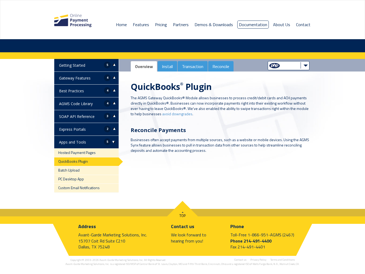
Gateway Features (75, 78)
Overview (144, 66)
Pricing (161, 24)
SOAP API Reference (77, 116)
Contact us (182, 226)
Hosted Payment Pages (77, 152)
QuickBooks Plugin (73, 161)
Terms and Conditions (282, 259)
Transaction (192, 66)
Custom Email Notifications (79, 187)
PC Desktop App (71, 179)
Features (141, 24)
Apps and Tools (72, 142)
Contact (303, 24)
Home (121, 24)
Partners (181, 24)
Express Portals (72, 129)
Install (167, 66)
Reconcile (220, 66)
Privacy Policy (258, 259)
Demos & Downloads (214, 24)
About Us (281, 24)
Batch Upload (69, 170)
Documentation (253, 24)
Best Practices (71, 90)
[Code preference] (288, 65)
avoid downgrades (177, 114)
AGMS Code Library (76, 103)
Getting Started (72, 65)
